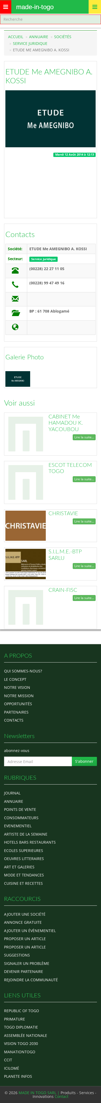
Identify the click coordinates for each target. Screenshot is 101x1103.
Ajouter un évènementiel (30, 930)
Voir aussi (19, 403)
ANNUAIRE (13, 801)
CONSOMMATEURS (21, 817)
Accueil (15, 36)
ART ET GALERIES (19, 866)
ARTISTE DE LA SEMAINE (25, 834)
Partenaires (16, 712)
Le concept (15, 679)
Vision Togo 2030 (21, 1043)
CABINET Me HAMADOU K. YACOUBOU (65, 423)
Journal (12, 793)
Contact (61, 1096)
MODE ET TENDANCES (24, 875)
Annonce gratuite (23, 922)
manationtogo (19, 1051)
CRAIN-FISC (62, 590)
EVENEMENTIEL (18, 825)
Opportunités (18, 703)
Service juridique (30, 43)
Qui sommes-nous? (23, 671)
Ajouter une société (25, 914)
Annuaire (38, 36)
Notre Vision (17, 687)
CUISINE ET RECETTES (23, 883)
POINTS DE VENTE (20, 809)
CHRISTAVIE (63, 513)
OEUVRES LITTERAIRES (24, 858)
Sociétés (62, 36)
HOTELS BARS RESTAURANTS (30, 842)
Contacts (20, 234)
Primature (14, 1019)
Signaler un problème (26, 963)
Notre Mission (19, 695)
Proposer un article (25, 938)
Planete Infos (18, 1076)
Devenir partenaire (23, 971)
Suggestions (17, 955)
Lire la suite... (84, 437)
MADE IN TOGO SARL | (40, 1092)
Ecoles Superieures (23, 850)
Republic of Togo (21, 1010)
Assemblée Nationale (25, 1035)
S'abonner (84, 761)
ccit (8, 1059)
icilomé (11, 1068)
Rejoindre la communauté (31, 979)
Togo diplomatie (21, 1027)
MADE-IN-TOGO (35, 6)
